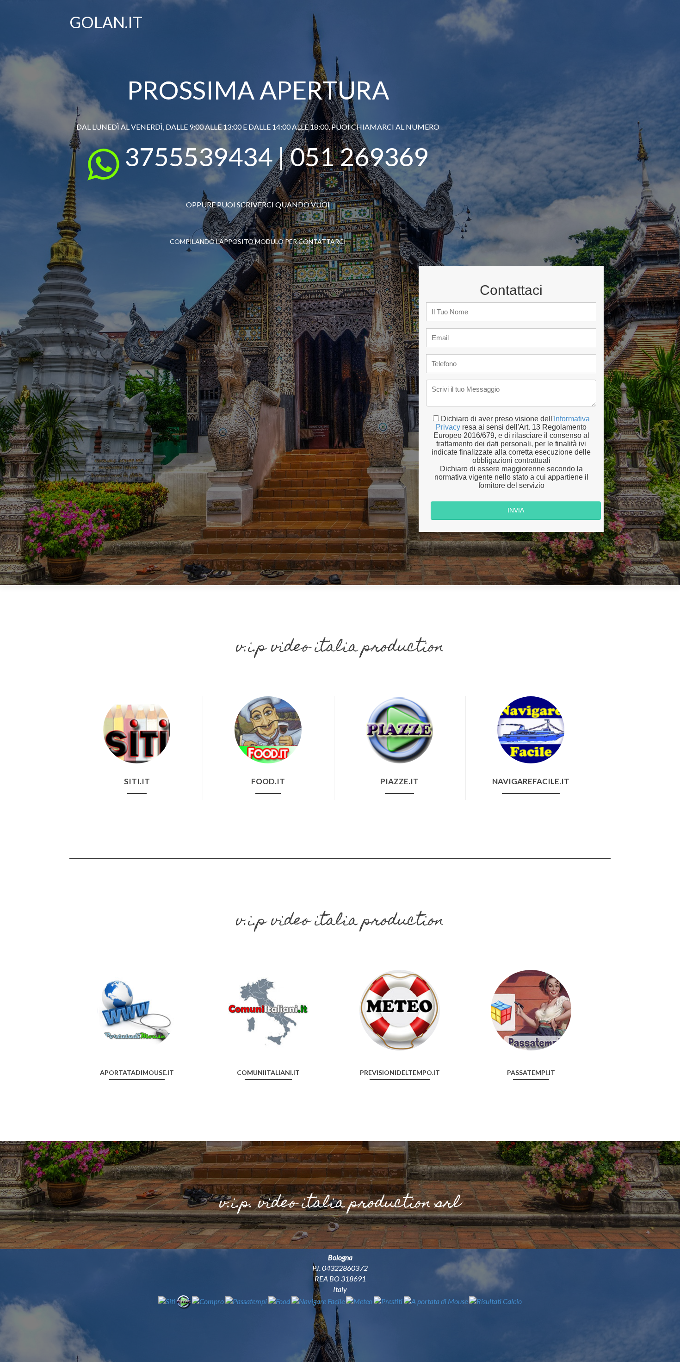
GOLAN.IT (105, 21)
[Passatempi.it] (531, 1009)
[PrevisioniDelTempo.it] (399, 1009)
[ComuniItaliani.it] (268, 1009)
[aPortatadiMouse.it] (137, 1009)
